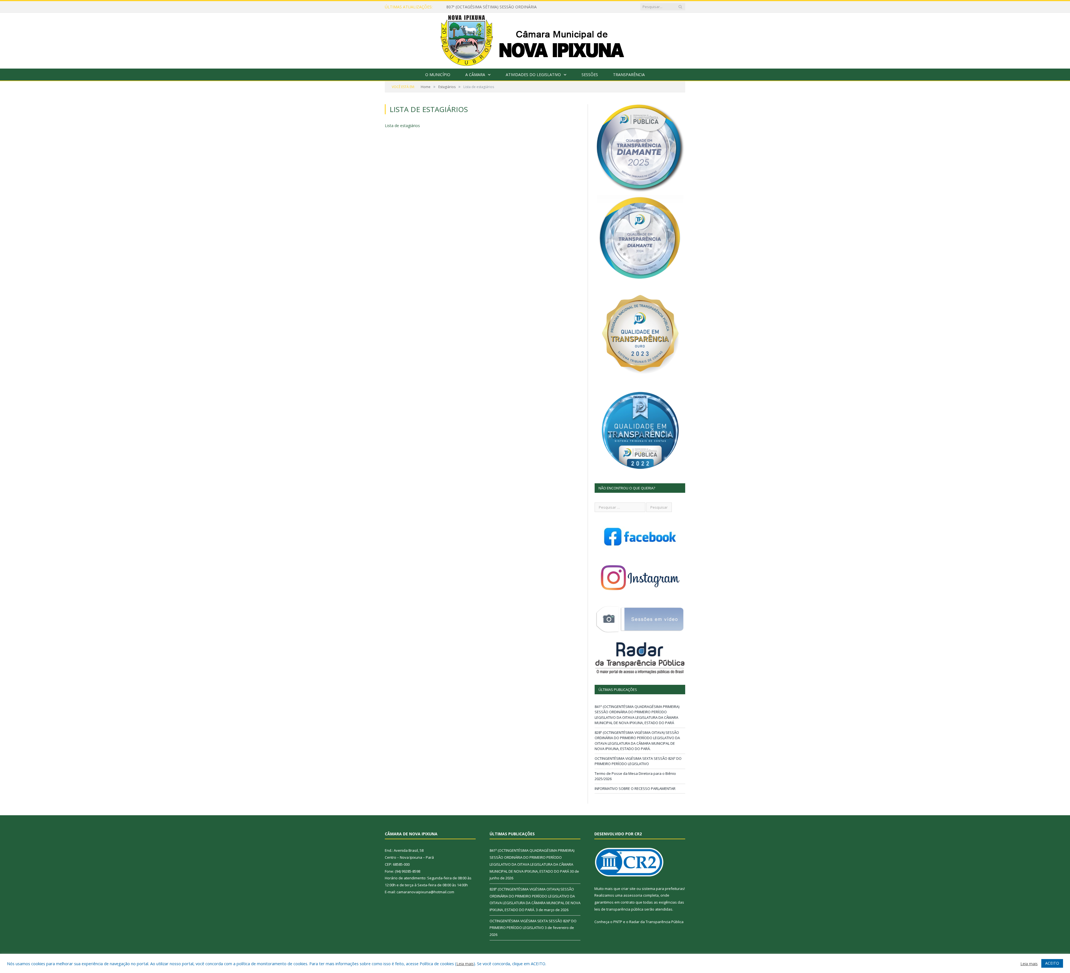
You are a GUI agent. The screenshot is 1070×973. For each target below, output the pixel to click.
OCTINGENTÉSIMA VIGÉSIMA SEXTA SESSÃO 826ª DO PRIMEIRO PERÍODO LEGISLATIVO (638, 761)
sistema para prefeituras (663, 888)
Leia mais (465, 963)
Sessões (590, 74)
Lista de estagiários (402, 125)
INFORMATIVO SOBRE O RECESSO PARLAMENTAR (635, 788)
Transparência (629, 74)
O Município (437, 74)
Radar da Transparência (649, 921)
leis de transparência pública (618, 909)
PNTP (617, 921)
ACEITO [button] (1052, 963)
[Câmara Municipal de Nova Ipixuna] (535, 39)
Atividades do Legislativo (533, 74)
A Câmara (475, 74)
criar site (628, 888)
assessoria (632, 895)
